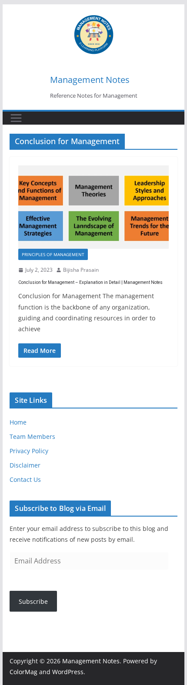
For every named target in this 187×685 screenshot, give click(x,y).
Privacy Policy (29, 451)
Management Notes (90, 80)
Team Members (32, 436)
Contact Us (25, 479)
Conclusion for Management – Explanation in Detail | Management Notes (90, 282)
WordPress (67, 672)
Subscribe (33, 601)
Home (18, 422)
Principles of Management (53, 254)
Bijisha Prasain (81, 269)
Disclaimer (25, 465)
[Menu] (16, 118)
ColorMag (23, 672)
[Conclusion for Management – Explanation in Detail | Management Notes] (93, 207)
